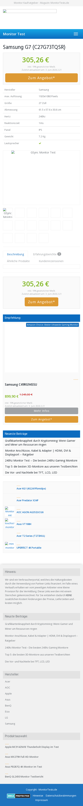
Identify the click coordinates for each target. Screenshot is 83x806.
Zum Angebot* (41, 77)
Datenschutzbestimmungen (61, 795)
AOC (7, 687)
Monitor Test (14, 34)
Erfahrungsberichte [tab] (46, 254)
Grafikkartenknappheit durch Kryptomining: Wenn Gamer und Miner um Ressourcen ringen (40, 442)
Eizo (7, 711)
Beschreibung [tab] (15, 254)
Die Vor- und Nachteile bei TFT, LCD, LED (31, 472)
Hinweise (38, 795)
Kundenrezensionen (51, 261)
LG (6, 717)
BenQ (8, 705)
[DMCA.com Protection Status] (18, 795)
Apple (8, 693)
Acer (7, 681)
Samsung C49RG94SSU (21, 385)
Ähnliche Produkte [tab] (18, 261)
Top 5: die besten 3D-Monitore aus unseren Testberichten (41, 466)
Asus (7, 699)
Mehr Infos (41, 411)
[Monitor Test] (41, 17)
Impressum (41, 800)
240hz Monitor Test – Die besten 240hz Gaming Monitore (41, 460)
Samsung (10, 723)
